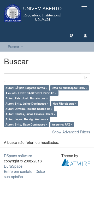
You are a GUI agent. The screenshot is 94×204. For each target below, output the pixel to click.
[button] (71, 35)
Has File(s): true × (65, 103)
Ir (85, 77)
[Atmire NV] (75, 161)
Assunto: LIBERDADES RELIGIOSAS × (31, 93)
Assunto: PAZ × (62, 124)
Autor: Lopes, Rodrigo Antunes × (26, 119)
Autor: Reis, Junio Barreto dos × (26, 98)
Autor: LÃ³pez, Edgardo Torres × (26, 88)
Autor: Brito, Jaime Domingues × (26, 103)
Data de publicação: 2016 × (69, 88)
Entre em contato (18, 171)
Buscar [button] (14, 46)
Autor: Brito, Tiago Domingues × (26, 124)
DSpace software (18, 155)
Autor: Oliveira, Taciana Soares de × (28, 109)
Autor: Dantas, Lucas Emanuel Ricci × (30, 114)
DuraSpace (13, 166)
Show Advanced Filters (71, 131)
